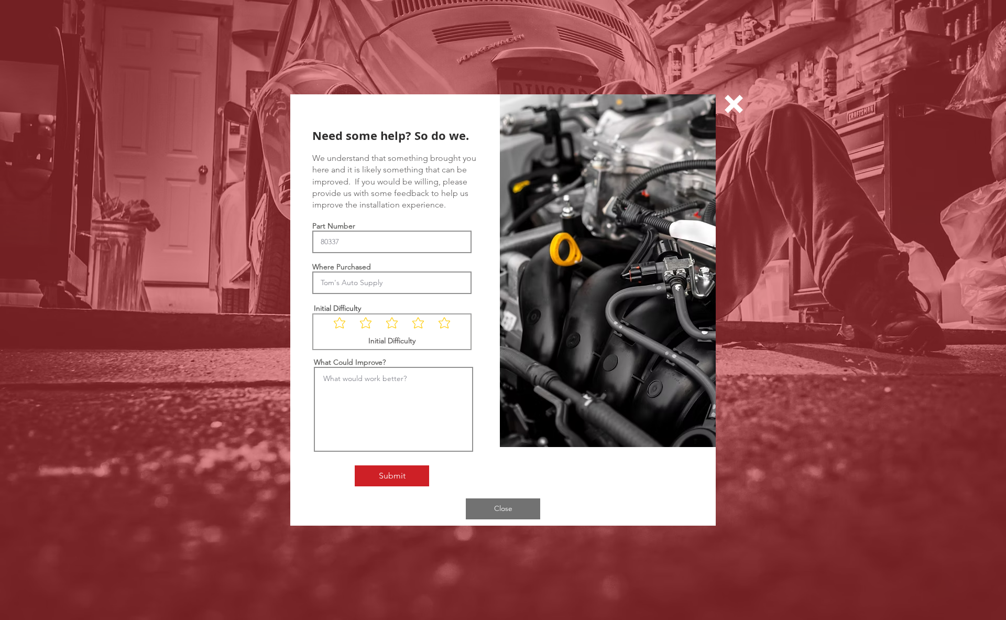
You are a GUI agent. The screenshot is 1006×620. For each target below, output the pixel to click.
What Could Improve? (350, 362)
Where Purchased (341, 266)
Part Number (333, 226)
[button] (734, 104)
